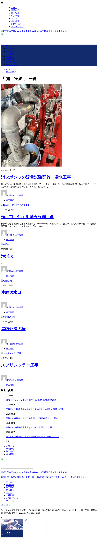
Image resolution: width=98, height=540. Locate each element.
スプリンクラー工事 (20, 365)
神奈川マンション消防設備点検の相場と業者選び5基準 (31, 400)
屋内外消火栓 (13, 328)
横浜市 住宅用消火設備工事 (27, 216)
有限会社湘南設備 (15, 195)
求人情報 (15, 16)
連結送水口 (11, 292)
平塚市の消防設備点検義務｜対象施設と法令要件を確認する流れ (35, 409)
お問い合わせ (17, 24)
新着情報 (10, 449)
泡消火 (7, 256)
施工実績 (15, 13)
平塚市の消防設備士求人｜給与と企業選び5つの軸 (29, 427)
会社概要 (15, 21)
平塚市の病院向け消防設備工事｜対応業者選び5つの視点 (32, 418)
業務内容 (15, 10)
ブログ (14, 18)
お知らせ (10, 446)
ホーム (14, 8)
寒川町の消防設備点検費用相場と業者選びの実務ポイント (32, 436)
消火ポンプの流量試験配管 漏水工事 (36, 177)
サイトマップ (17, 26)
